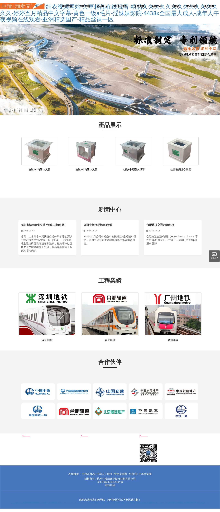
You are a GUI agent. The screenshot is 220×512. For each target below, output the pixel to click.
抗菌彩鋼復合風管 (180, 169)
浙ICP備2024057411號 (110, 481)
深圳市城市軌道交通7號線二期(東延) (43, 224)
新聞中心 (157, 6)
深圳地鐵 (47, 339)
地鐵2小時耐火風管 (86, 169)
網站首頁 (67, 6)
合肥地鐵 (110, 339)
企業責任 (139, 6)
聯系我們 (191, 6)
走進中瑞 (84, 6)
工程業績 (174, 6)
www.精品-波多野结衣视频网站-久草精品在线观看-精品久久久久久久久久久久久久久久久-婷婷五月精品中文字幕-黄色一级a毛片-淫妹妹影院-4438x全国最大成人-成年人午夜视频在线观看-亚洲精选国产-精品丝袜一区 (109, 13)
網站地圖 (110, 485)
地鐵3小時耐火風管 (134, 169)
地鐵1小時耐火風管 (39, 169)
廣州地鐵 (173, 339)
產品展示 (102, 6)
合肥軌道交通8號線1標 (160, 224)
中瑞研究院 (120, 6)
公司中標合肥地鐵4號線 (98, 224)
